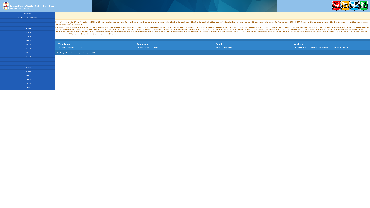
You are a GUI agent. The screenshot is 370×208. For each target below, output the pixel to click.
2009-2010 (28, 79)
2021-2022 (28, 36)
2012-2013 (28, 68)
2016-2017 (28, 52)
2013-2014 (28, 64)
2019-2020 (28, 40)
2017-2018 (28, 48)
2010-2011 (28, 75)
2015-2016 (28, 56)
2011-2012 (28, 72)
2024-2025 (28, 25)
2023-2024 (28, 29)
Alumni (28, 87)
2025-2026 (28, 21)
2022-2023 (28, 33)
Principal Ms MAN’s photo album (27, 17)
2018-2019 (28, 44)
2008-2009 (28, 83)
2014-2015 (28, 60)
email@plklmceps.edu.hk (224, 47)
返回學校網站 (28, 13)
